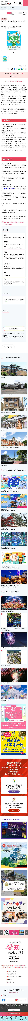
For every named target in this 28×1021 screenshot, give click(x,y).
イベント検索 (11, 7)
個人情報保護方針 (12, 974)
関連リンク (14, 76)
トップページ (3, 7)
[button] (1, 932)
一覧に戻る (9, 347)
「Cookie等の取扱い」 (7, 1008)
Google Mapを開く (14, 328)
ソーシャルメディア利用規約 (14, 976)
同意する (14, 1010)
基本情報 (8, 73)
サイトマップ (11, 982)
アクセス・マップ (18, 73)
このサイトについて (12, 971)
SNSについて (6, 995)
